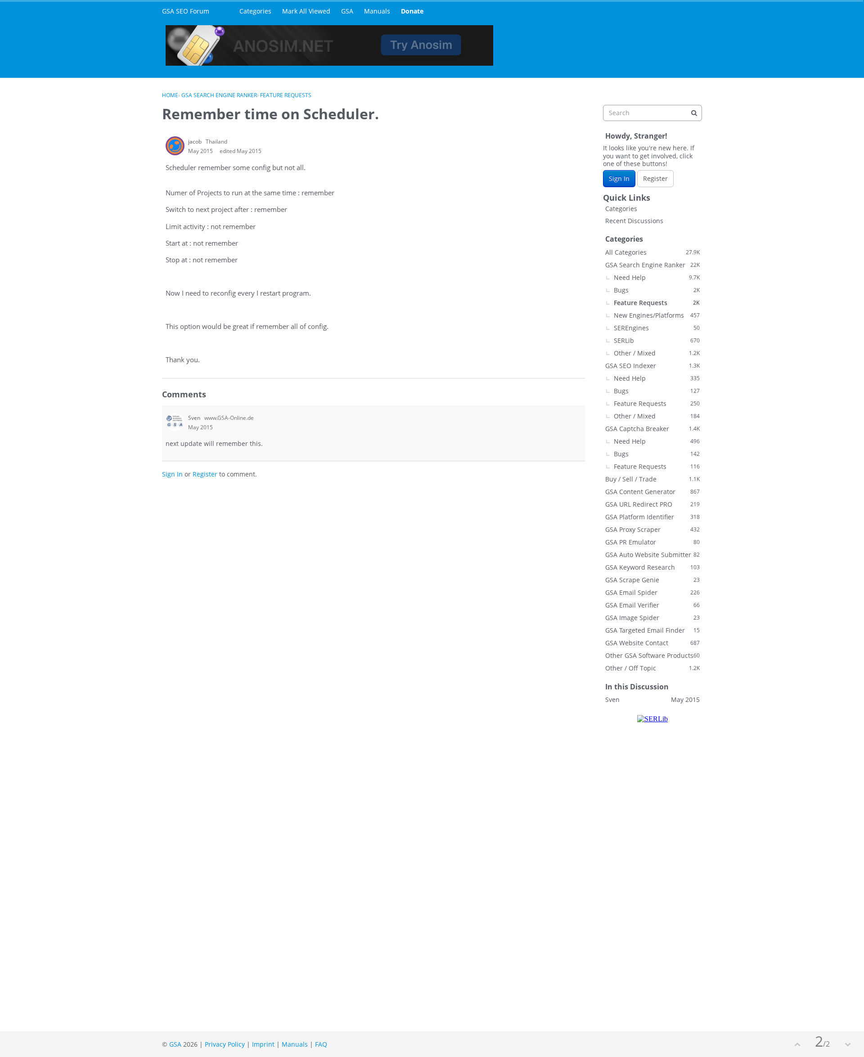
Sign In (172, 474)
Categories (255, 11)
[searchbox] (652, 113)
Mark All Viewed (306, 11)
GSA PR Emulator (652, 542)
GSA (347, 11)
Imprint (263, 1044)
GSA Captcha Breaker (652, 428)
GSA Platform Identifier (652, 517)
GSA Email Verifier (652, 605)
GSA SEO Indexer (652, 365)
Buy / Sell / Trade (652, 479)
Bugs (657, 290)
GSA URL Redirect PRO (652, 504)
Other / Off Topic (652, 668)
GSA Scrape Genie (652, 580)
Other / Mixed (657, 353)
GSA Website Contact (652, 643)
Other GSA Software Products (652, 655)
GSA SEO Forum (185, 11)
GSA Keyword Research (652, 567)
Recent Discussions (634, 220)
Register (205, 474)
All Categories (652, 252)
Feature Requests (657, 302)
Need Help (657, 277)
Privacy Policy (225, 1044)
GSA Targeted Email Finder (652, 630)
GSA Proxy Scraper (652, 529)
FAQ (321, 1044)
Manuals (377, 11)
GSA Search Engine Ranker (652, 265)
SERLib (657, 340)
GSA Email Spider (652, 592)
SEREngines (657, 328)
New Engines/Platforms (657, 315)
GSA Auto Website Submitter (652, 554)
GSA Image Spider (652, 617)
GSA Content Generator (652, 491)
